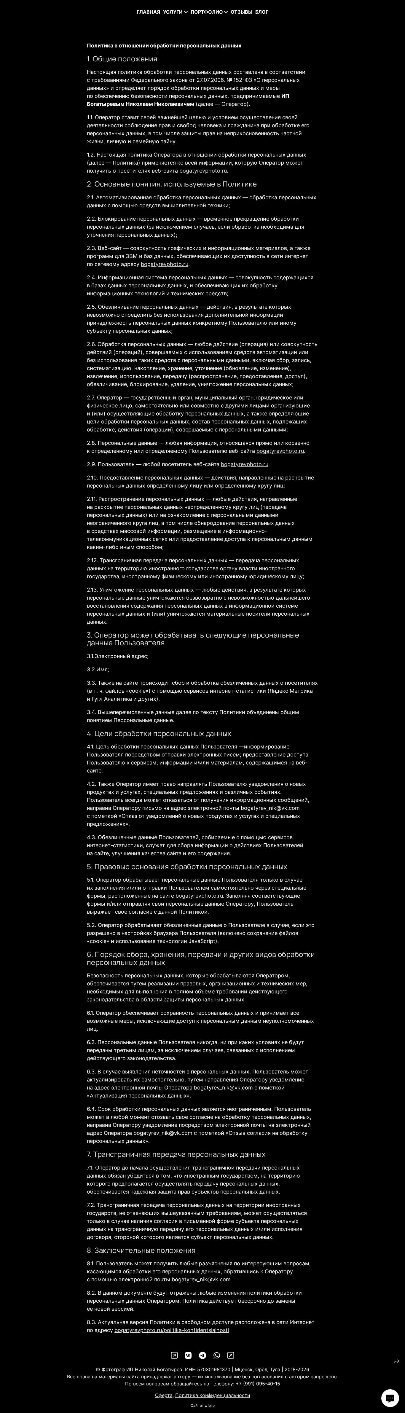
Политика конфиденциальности (212, 1395)
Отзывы (241, 12)
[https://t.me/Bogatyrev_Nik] (202, 1355)
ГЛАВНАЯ (148, 12)
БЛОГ (261, 12)
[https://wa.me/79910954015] (216, 1355)
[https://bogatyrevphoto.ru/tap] (174, 1355)
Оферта (164, 1395)
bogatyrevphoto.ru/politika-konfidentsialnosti (171, 1330)
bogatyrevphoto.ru (203, 171)
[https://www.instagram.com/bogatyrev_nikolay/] (230, 1355)
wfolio (210, 1405)
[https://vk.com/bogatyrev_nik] (188, 1355)
